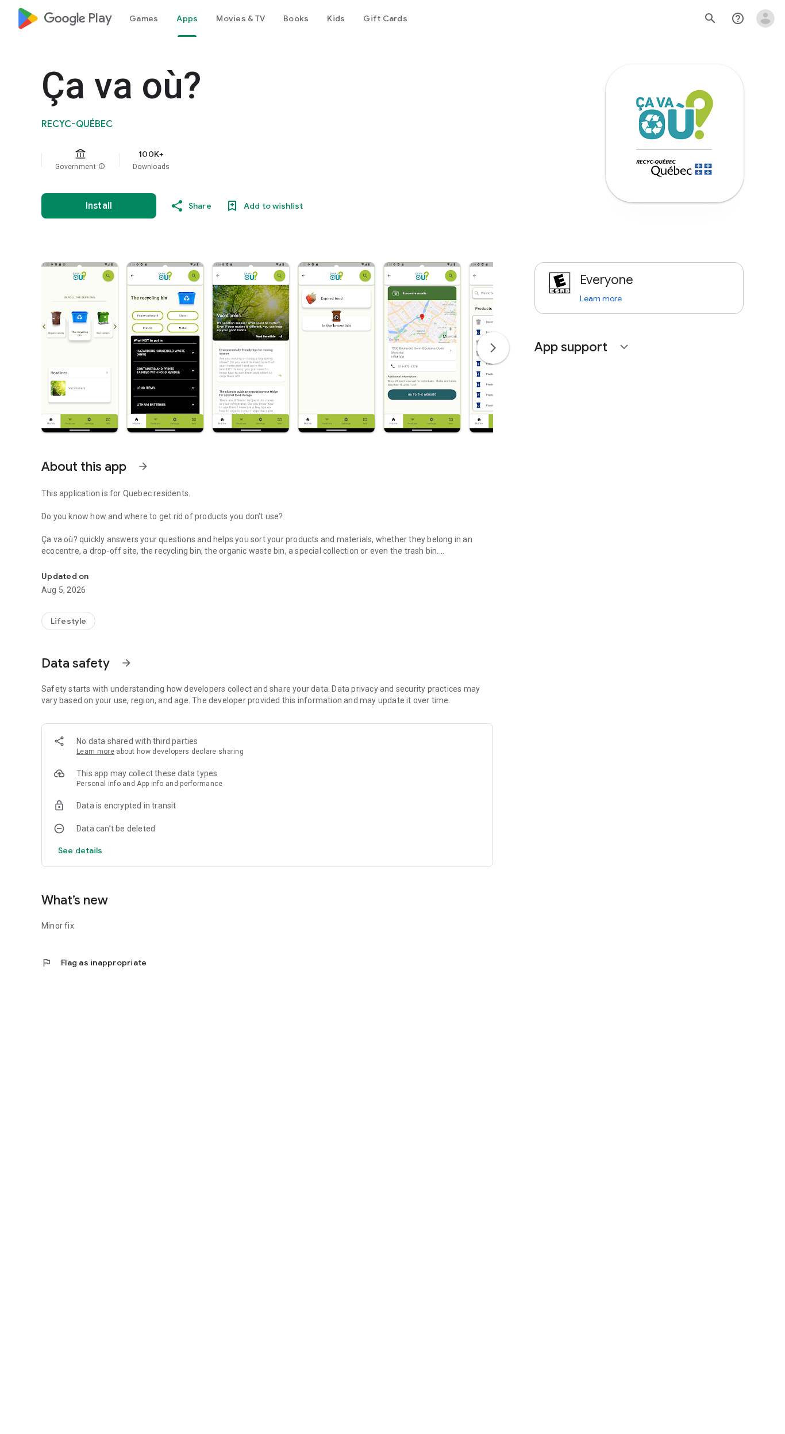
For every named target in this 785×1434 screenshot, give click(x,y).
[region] (271, 159)
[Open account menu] (765, 18)
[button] (101, 167)
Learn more (95, 751)
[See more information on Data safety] (126, 663)
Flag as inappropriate (94, 962)
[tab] (143, 18)
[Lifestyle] (68, 621)
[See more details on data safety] (80, 850)
